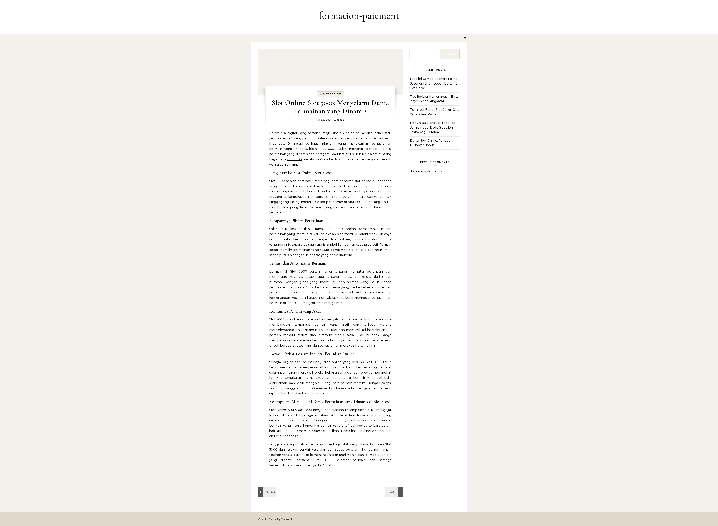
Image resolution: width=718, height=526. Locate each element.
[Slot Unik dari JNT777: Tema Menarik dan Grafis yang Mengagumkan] (394, 492)
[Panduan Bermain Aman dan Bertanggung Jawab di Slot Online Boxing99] (266, 492)
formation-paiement (359, 15)
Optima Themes (290, 519)
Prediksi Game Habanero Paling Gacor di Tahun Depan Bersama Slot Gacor (433, 83)
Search (450, 54)
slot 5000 (294, 159)
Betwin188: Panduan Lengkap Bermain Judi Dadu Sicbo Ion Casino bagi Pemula (432, 127)
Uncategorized (330, 94)
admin (340, 119)
